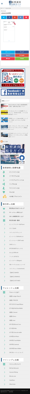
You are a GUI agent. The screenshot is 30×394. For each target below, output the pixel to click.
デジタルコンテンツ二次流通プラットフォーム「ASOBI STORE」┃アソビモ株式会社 (18, 112)
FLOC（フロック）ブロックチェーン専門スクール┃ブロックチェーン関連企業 (18, 127)
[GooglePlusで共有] (15, 17)
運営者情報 (11, 391)
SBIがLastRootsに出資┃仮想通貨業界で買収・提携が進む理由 (17, 105)
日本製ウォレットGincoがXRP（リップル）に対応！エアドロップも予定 (18, 120)
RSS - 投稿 (5, 141)
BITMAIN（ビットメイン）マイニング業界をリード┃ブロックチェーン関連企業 (18, 135)
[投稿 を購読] (2, 141)
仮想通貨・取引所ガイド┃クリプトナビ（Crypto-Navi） (16, 390)
